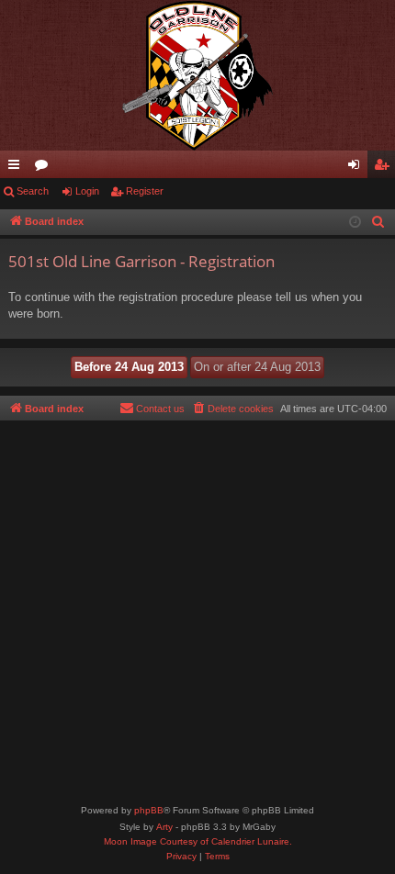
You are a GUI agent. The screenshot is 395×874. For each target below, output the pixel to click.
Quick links (17, 168)
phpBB (149, 810)
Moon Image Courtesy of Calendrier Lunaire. (198, 841)
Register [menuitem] (385, 168)
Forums (45, 168)
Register (145, 190)
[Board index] (197, 75)
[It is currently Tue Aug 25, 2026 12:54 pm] (355, 222)
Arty (164, 827)
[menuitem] (378, 222)
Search (33, 190)
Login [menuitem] (357, 168)
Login (87, 190)
